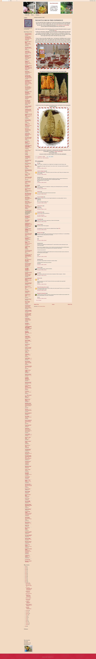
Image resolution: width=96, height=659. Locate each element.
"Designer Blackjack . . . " (28, 239)
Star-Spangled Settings (28, 539)
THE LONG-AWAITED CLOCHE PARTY (28, 608)
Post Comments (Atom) (41, 306)
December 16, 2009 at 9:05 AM (41, 240)
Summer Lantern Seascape (27, 303)
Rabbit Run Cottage (28, 466)
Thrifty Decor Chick (28, 109)
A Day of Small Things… (27, 124)
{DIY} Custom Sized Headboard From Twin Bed (28, 422)
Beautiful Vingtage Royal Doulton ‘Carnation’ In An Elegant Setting (28, 68)
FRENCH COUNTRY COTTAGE (28, 229)
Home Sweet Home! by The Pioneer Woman (28, 226)
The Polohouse (27, 344)
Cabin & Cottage (27, 491)
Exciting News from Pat (28, 280)
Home (32, 15)
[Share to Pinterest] (52, 156)
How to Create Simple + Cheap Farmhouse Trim (28, 410)
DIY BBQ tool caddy (27, 450)
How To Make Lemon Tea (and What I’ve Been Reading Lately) (28, 38)
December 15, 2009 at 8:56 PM (41, 182)
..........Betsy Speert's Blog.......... (28, 395)
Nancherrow (27, 128)
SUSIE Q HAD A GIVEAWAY (28, 599)
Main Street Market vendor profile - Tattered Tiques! (28, 519)
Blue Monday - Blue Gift (28, 453)
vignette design (27, 133)
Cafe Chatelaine (27, 185)
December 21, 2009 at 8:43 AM (41, 298)
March (27, 621)
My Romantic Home (28, 382)
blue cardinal (27, 416)
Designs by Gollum (28, 374)
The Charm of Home (28, 96)
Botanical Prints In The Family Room (28, 135)
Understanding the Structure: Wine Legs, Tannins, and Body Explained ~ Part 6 (28, 102)
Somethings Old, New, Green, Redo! (28, 76)
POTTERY (26, 248)
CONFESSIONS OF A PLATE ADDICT (28, 146)
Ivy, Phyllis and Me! (28, 313)
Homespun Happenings (27, 332)
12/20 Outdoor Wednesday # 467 (27, 379)
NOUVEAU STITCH (28, 403)
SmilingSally (39, 219)
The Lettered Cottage (28, 137)
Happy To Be (27, 525)
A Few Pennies (27, 476)
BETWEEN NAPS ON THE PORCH (28, 66)
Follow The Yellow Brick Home (28, 56)
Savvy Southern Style (28, 233)
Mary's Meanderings (28, 193)
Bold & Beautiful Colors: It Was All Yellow (28, 198)
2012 (26, 577)
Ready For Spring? (27, 532)
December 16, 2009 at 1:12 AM (41, 209)
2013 (26, 576)
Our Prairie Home (27, 484)
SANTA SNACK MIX (29, 593)
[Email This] (48, 156)
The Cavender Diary (28, 160)
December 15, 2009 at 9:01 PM (41, 188)
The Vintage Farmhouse (27, 473)
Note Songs (27, 205)
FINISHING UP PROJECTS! (28, 592)
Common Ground (27, 150)
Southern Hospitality (28, 106)
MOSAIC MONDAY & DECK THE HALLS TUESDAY (29, 605)
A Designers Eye (27, 413)
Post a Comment (38, 300)
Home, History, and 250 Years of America (28, 126)
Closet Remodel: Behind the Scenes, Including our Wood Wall (28, 514)
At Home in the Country (27, 545)
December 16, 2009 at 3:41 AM (41, 216)
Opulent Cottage (27, 340)
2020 (26, 566)
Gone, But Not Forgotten (28, 311)
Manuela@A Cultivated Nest (41, 293)
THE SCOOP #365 (27, 324)
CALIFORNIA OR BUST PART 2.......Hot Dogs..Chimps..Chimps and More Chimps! (28, 457)
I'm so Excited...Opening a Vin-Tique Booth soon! (28, 77)
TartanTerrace (27, 428)
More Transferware (27, 143)
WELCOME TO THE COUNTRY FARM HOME (28, 190)
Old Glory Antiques (28, 263)
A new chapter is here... (28, 481)
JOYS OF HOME (27, 501)
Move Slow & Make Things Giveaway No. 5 (28, 63)
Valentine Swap (27, 496)
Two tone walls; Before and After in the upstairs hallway (28, 363)
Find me (26, 345)
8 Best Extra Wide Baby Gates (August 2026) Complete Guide (28, 88)
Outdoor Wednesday (58, 151)
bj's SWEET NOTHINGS (27, 269)
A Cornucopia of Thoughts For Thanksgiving (27, 463)
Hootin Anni (39, 224)
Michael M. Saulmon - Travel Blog (28, 561)
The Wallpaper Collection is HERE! (27, 157)
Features (37, 15)
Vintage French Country (28, 546)
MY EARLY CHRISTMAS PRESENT (28, 602)
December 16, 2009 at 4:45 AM (41, 221)
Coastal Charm (27, 358)
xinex (38, 272)
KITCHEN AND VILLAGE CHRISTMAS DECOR (28, 328)
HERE (59, 228)
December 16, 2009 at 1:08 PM (41, 264)
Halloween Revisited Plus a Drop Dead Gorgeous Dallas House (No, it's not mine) (28, 430)
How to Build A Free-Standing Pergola (28, 93)
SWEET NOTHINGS (28, 509)
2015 (26, 573)
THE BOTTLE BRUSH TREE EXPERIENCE (28, 596)
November (27, 610)
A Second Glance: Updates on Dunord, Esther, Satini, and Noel (28, 307)
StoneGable (27, 323)
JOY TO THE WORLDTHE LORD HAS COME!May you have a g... (29, 588)
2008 (26, 626)
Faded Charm (27, 350)
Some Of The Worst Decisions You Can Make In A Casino (27, 265)
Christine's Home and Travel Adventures (28, 255)
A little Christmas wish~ (28, 283)
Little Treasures (27, 477)
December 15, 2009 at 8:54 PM (41, 174)
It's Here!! (26, 529)
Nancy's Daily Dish (28, 163)
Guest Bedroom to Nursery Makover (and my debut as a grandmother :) (28, 551)
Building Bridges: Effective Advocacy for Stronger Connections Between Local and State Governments (28, 83)
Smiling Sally (27, 452)
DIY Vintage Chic (27, 100)
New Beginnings (27, 371)
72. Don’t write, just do (28, 542)
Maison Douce (27, 522)
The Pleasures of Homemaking (63, 25)
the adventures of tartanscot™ (27, 238)
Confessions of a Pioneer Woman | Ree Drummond (28, 224)
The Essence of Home (28, 366)
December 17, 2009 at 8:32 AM (41, 284)
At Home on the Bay (28, 347)
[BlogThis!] (49, 156)
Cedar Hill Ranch (27, 156)
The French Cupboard (28, 535)
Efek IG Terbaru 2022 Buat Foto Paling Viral (28, 194)
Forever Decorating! (28, 425)
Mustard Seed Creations (27, 61)
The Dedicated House (28, 80)
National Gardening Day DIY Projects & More (28, 202)
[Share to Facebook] (51, 156)
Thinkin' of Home (27, 469)
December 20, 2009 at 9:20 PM (41, 290)
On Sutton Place (27, 559)
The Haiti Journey (27, 305)
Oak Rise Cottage (27, 538)
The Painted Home (28, 449)
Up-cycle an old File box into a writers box (28, 244)
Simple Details (27, 336)
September (27, 613)
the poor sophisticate (28, 420)
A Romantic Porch (28, 461)
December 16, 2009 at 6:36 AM (41, 229)
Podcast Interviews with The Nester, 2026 (28, 72)
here (56, 30)
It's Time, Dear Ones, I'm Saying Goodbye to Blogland (28, 207)
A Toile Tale (27, 391)
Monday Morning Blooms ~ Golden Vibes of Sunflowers (28, 116)
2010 (26, 580)
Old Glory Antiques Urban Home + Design (28, 505)
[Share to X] (50, 156)
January (27, 624)
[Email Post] (47, 156)
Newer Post (36, 304)
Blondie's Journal (40, 232)
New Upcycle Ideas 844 (28, 34)
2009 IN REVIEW (28, 584)
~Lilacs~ (26, 351)
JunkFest (26, 153)
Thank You (26, 470)
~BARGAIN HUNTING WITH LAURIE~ (28, 327)
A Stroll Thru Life (27, 181)
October (26, 174)
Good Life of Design (28, 299)
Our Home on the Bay (28, 348)
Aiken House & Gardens (27, 142)
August (27, 614)
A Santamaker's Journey (27, 556)
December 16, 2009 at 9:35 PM (41, 275)
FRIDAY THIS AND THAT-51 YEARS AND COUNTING (28, 44)
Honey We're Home (28, 47)
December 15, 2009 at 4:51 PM (41, 168)
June (26, 617)
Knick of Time (27, 201)
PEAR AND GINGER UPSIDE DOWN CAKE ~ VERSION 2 (28, 315)
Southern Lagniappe (28, 310)
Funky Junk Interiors (28, 33)
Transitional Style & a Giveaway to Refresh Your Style (28, 320)
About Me (27, 15)
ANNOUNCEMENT (27, 217)
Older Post (70, 304)
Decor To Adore (27, 301)
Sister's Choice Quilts (28, 177)
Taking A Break (27, 220)
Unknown (38, 191)
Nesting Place (27, 71)
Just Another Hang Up (28, 250)
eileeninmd (39, 267)
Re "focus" (26, 151)
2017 (26, 570)
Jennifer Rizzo (27, 51)
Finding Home (27, 318)
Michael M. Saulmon (28, 541)
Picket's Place (27, 498)
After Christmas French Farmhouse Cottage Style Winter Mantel (28, 275)
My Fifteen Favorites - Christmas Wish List (28, 337)
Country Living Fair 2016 (28, 434)
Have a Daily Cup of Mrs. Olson (28, 260)
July (26, 616)
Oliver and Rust (27, 361)
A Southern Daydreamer (27, 378)
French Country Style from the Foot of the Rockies (28, 279)
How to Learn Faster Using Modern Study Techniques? (28, 130)
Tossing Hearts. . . (27, 261)
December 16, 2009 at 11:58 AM (42, 256)
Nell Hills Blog (27, 197)
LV (37, 185)
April (26, 620)
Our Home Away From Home (27, 216)
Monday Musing (27, 492)
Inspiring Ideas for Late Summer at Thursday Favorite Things (28, 58)
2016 (26, 572)
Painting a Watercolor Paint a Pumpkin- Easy (28, 52)
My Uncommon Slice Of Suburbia (28, 92)
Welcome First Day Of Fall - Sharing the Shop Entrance (28, 388)
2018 (26, 569)
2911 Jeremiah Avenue (27, 528)
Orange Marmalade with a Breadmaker (28, 97)
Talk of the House (27, 86)
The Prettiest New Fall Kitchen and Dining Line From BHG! (28, 111)
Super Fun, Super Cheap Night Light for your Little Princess (28, 486)
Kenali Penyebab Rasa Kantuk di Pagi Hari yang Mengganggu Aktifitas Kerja (28, 405)
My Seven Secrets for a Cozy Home (28, 147)
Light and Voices (39, 205)
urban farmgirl (27, 517)
